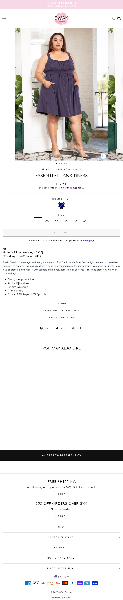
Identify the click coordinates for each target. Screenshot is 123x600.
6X (85, 220)
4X (66, 220)
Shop (61, 516)
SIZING (61, 303)
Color (61, 199)
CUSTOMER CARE (61, 537)
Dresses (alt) (72, 169)
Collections (57, 169)
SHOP (61, 494)
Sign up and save (60, 558)
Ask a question (61, 317)
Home (45, 169)
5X (75, 220)
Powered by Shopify (61, 597)
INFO (61, 526)
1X (38, 220)
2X (47, 220)
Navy (61, 205)
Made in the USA (60, 568)
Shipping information (61, 310)
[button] (61, 187)
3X (56, 220)
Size (61, 214)
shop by (60, 547)
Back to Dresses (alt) (63, 455)
